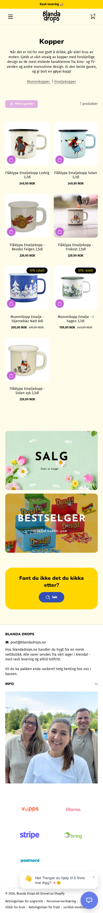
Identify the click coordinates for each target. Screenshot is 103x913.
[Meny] (10, 16)
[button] (92, 17)
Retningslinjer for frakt (44, 907)
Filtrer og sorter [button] (24, 103)
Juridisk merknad (75, 907)
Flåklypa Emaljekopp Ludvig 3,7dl (27, 175)
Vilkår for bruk (15, 907)
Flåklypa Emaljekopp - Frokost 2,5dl (75, 247)
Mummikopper (39, 82)
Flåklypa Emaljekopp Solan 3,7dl (75, 175)
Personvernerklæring (61, 901)
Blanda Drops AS (28, 893)
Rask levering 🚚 (52, 4)
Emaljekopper (65, 82)
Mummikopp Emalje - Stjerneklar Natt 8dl (27, 319)
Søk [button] (54, 597)
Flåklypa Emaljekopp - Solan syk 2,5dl (27, 391)
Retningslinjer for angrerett (24, 901)
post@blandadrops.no (28, 642)
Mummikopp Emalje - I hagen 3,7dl (76, 319)
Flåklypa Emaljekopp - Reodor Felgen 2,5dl (27, 247)
